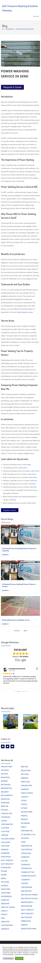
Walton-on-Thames (29, 895)
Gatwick (4, 885)
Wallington (26, 891)
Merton (24, 767)
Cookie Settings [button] (8, 958)
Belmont (5, 792)
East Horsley (7, 860)
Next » (26, 630)
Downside (5, 853)
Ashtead (5, 770)
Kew (3, 918)
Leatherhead (7, 925)
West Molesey (27, 913)
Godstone (5, 889)
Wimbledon (26, 921)
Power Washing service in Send (25, 29)
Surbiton (25, 857)
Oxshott (25, 797)
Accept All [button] (19, 958)
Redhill (24, 816)
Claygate (5, 831)
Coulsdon (5, 842)
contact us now (31, 447)
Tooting (24, 883)
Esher (4, 875)
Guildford (5, 893)
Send (23, 842)
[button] (3, 721)
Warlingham (26, 906)
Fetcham (5, 882)
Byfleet (4, 810)
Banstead (5, 777)
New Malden (26, 785)
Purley (24, 804)
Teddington (26, 868)
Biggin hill (5, 799)
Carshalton (6, 813)
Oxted (24, 800)
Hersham (5, 904)
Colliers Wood (7, 839)
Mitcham (24, 774)
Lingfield (5, 929)
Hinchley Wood (8, 907)
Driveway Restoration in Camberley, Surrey (15, 620)
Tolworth (25, 880)
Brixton (4, 806)
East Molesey (7, 864)
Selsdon (25, 838)
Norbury (25, 789)
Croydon (5, 846)
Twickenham (26, 887)
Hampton (5, 900)
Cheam (4, 821)
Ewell (3, 878)
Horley (4, 911)
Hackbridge (6, 896)
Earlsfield (6, 857)
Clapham (5, 828)
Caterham (5, 817)
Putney (24, 808)
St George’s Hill (28, 834)
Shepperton (26, 846)
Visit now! (33, 481)
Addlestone (6, 766)
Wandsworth (27, 902)
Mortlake (25, 782)
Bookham (5, 803)
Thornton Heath (28, 876)
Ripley (24, 827)
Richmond (25, 823)
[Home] (2, 29)
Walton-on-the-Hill (29, 898)
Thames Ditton (27, 872)
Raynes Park (26, 812)
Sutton (24, 861)
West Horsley (27, 910)
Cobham (4, 835)
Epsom (4, 871)
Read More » (5, 554)
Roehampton (27, 831)
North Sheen (27, 793)
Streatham (26, 853)
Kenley (4, 914)
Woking (24, 925)
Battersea (6, 785)
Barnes (4, 781)
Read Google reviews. (25, 312)
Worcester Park (28, 929)
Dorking (4, 849)
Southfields (26, 849)
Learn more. (26, 465)
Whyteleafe (26, 917)
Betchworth (7, 795)
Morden (24, 778)
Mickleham (26, 770)
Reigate (24, 819)
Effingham (5, 867)
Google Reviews (10, 642)
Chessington (7, 824)
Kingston (5, 922)
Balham (4, 774)
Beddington (6, 788)
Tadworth (25, 865)
